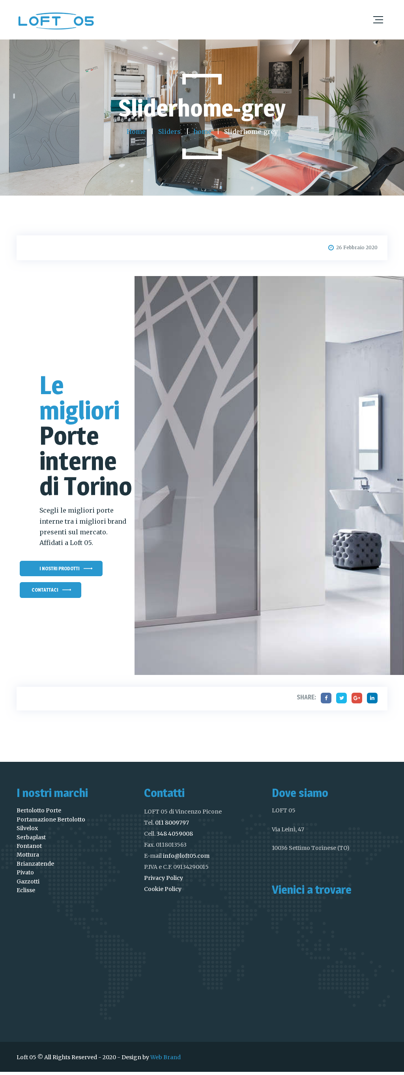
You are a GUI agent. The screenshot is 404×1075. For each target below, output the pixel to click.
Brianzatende (35, 863)
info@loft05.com (186, 855)
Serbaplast (31, 837)
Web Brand (165, 1057)
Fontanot (29, 845)
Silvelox (27, 828)
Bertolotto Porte (39, 810)
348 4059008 (175, 833)
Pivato (25, 872)
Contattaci (45, 590)
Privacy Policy (163, 877)
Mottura (28, 854)
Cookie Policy (162, 889)
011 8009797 (172, 822)
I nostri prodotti (59, 568)
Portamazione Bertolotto (51, 819)
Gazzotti (28, 881)
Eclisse (26, 890)
